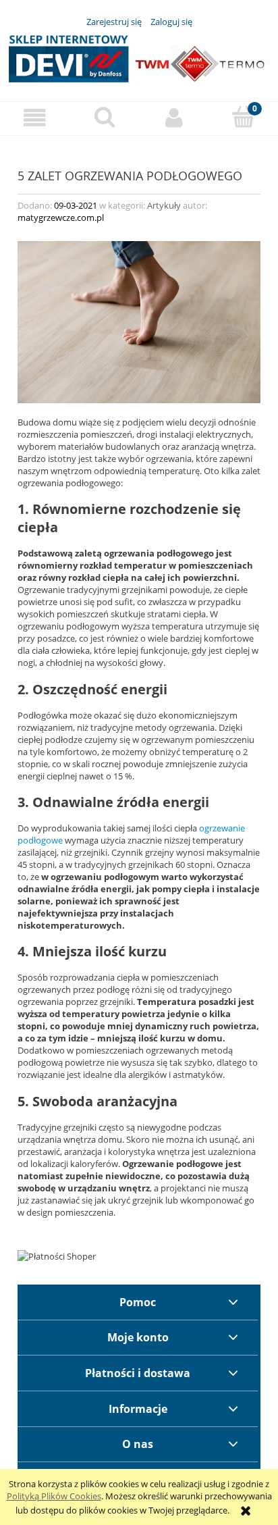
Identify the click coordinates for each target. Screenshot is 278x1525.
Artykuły (164, 205)
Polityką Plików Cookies (54, 1496)
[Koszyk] (243, 117)
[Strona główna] (139, 57)
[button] (35, 118)
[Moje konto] (173, 118)
